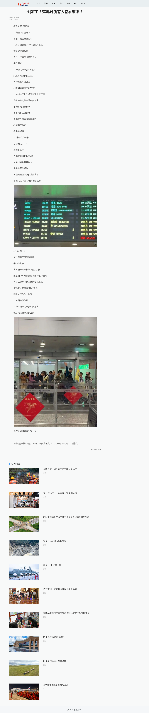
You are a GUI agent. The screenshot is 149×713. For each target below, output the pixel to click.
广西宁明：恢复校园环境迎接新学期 (60, 589)
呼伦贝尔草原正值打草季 (54, 661)
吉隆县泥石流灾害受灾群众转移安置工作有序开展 (66, 613)
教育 (83, 3)
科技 (76, 3)
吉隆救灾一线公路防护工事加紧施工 (60, 469)
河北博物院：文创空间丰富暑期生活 (60, 493)
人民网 (16, 19)
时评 (53, 3)
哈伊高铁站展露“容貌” (53, 637)
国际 (46, 3)
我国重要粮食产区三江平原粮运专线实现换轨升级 (66, 517)
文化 (68, 3)
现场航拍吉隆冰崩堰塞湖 (54, 541)
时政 (38, 3)
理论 (61, 3)
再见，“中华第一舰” (52, 565)
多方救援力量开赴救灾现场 (55, 685)
